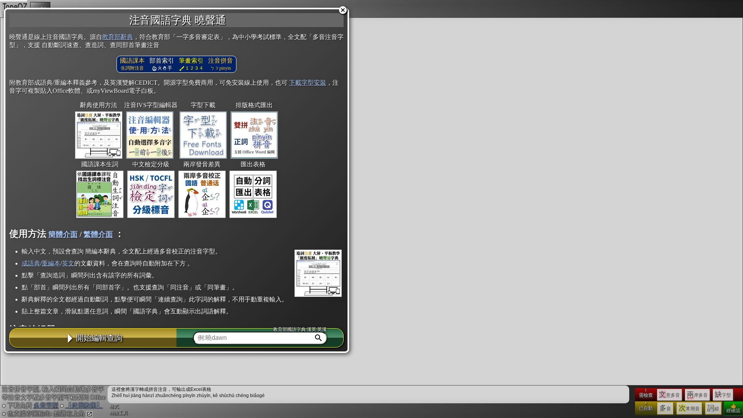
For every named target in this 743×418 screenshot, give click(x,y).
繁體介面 (98, 234)
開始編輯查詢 (99, 338)
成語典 (31, 263)
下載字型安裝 (307, 82)
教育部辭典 (117, 37)
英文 (68, 263)
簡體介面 (63, 234)
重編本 (51, 263)
